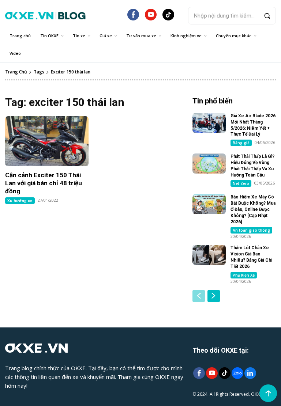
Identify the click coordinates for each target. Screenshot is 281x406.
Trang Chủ (16, 72)
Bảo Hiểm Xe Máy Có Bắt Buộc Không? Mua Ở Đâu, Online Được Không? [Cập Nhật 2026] (253, 209)
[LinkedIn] (250, 373)
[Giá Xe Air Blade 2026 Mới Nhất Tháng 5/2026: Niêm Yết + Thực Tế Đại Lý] (209, 123)
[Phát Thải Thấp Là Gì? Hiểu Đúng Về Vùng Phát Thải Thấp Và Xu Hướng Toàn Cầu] (209, 163)
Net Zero (241, 183)
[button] (232, 15)
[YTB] (151, 17)
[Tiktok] (224, 373)
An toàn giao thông (251, 230)
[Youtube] (211, 373)
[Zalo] (237, 373)
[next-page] (213, 296)
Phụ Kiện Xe (244, 275)
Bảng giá (241, 142)
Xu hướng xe (20, 200)
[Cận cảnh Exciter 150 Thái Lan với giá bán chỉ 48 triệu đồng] (47, 141)
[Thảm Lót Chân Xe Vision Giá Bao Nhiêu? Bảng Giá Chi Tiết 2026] (209, 255)
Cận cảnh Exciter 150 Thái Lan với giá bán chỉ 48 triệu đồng (43, 183)
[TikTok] (168, 17)
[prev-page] (198, 296)
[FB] (133, 17)
